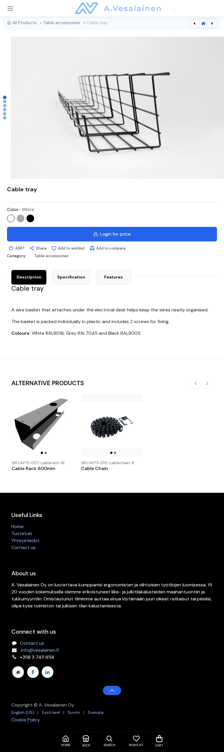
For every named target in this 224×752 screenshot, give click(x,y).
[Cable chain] (112, 425)
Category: (16, 255)
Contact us (23, 547)
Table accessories (61, 23)
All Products (24, 23)
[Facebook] (33, 672)
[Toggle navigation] (10, 8)
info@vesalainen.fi (40, 650)
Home (17, 526)
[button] (27, 107)
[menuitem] (22, 712)
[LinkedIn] (47, 672)
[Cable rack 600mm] (43, 425)
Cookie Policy (25, 720)
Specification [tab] (71, 277)
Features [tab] (113, 277)
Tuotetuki (21, 533)
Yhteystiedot (25, 540)
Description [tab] (29, 277)
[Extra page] (18, 672)
